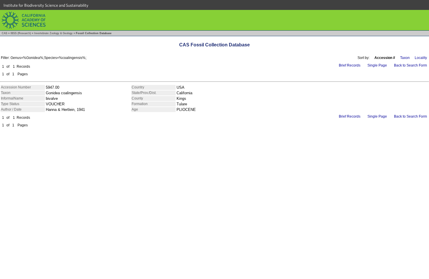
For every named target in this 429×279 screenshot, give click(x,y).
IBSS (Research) (21, 33)
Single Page (377, 65)
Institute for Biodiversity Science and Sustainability (46, 5)
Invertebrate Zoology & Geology (53, 33)
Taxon (405, 58)
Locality (421, 58)
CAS (4, 33)
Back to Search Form (410, 65)
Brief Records (349, 65)
